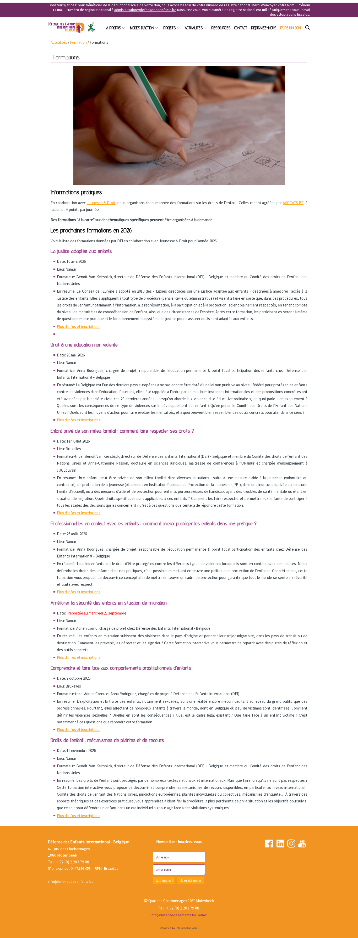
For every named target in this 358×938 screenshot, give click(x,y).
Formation (78, 42)
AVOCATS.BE (293, 202)
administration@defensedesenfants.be (145, 9)
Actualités (59, 42)
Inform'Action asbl (186, 927)
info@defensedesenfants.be (71, 881)
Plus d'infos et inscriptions (78, 419)
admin (203, 915)
